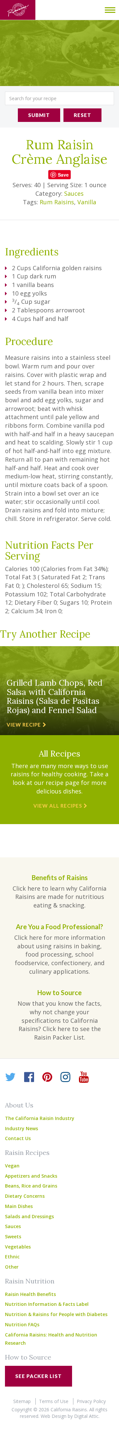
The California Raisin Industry (39, 1118)
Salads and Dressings (29, 1216)
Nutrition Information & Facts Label (47, 1304)
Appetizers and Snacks (31, 1176)
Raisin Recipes (27, 1152)
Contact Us (18, 1138)
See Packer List (38, 1376)
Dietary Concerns (25, 1196)
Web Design (53, 1416)
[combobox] (59, 98)
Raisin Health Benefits (30, 1294)
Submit (39, 115)
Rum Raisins (57, 202)
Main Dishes (19, 1206)
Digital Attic (86, 1416)
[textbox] (59, 98)
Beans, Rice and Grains (31, 1186)
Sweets (13, 1236)
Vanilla (86, 202)
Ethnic (12, 1256)
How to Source (28, 1357)
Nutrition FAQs (22, 1324)
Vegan (12, 1166)
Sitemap (22, 1401)
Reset (82, 115)
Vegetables (18, 1247)
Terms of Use (53, 1401)
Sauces (74, 193)
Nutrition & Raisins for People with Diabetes (56, 1314)
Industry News (21, 1128)
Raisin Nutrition (30, 1281)
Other (12, 1267)
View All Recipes (57, 806)
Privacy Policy (91, 1401)
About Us (19, 1105)
